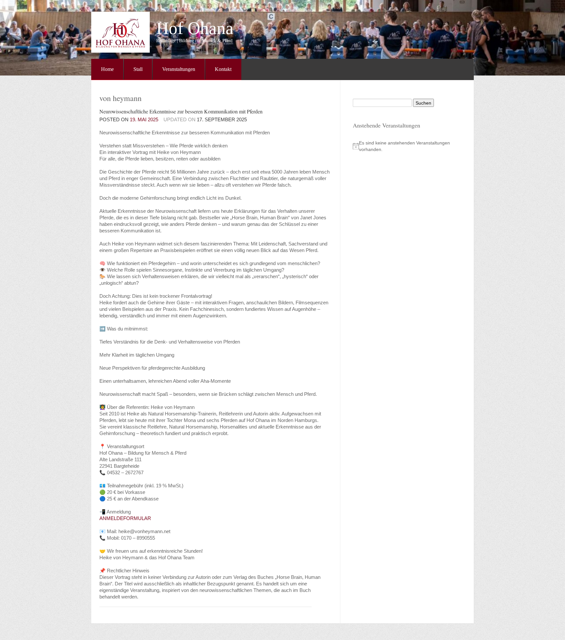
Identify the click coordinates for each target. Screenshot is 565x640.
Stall (138, 69)
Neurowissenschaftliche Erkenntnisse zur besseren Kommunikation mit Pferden (181, 111)
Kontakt (223, 69)
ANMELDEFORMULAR (125, 518)
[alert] (405, 146)
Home (107, 69)
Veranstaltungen (178, 69)
